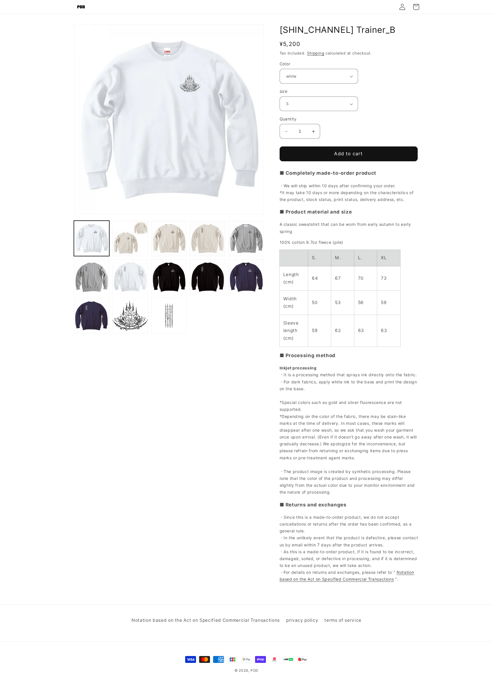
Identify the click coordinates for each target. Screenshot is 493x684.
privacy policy (302, 620)
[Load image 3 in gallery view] (169, 238)
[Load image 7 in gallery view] (130, 277)
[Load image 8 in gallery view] (169, 277)
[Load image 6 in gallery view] (91, 277)
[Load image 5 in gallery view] (246, 238)
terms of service (342, 620)
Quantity (288, 118)
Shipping (315, 53)
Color (285, 63)
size (284, 91)
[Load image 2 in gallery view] (130, 238)
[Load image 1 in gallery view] (91, 238)
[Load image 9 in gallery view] (207, 277)
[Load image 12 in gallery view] (130, 315)
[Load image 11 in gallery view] (91, 315)
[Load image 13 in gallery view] (169, 315)
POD (254, 670)
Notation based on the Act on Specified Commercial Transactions (206, 620)
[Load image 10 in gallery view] (246, 277)
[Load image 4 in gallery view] (207, 238)
